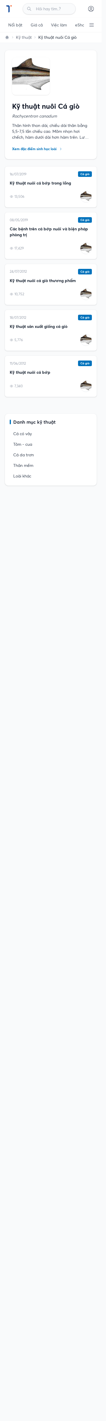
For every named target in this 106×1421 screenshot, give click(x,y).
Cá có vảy (22, 433)
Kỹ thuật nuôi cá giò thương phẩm (43, 280)
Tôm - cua (22, 444)
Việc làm (59, 25)
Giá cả (37, 25)
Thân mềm (23, 465)
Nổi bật (15, 25)
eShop (81, 25)
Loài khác (22, 476)
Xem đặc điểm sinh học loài (34, 149)
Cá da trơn (23, 455)
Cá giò (85, 174)
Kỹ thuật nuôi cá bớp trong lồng (40, 183)
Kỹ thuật (24, 37)
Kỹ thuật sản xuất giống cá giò (38, 326)
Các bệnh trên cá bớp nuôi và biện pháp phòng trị (49, 231)
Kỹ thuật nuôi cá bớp (30, 372)
